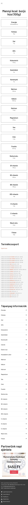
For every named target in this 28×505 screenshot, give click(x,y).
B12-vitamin (14, 194)
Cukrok (3, 344)
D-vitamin (14, 204)
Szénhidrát (14, 70)
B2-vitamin (14, 175)
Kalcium (14, 108)
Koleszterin (14, 60)
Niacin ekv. (14, 223)
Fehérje (14, 32)
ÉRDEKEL (14, 472)
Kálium (14, 99)
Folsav (14, 233)
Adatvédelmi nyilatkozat (9, 495)
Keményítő (14, 80)
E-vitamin (14, 213)
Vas (14, 127)
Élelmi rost (4, 349)
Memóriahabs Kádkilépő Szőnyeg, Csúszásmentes (14, 459)
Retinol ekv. (14, 156)
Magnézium (14, 118)
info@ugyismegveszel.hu (9, 493)
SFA (14, 51)
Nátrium (14, 89)
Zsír (14, 41)
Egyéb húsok (4, 248)
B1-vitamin (14, 166)
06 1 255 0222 (11, 491)
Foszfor (14, 146)
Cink (14, 137)
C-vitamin (4, 419)
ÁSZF (2, 495)
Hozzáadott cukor (6, 354)
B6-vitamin (14, 185)
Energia (14, 22)
